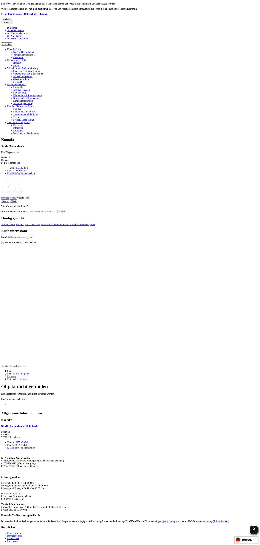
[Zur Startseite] (12, 195)
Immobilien (18, 87)
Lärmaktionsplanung (23, 100)
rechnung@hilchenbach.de (216, 521)
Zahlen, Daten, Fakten (23, 52)
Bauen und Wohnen (16, 84)
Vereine (16, 117)
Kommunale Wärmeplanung (26, 98)
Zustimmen (7, 22)
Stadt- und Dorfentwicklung (26, 71)
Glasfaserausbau (21, 79)
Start (9, 371)
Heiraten (20, 224)
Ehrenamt (17, 125)
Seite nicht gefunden (17, 379)
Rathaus (17, 63)
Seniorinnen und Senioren (25, 114)
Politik (16, 65)
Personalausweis (32, 224)
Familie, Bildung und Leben (20, 106)
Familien (17, 109)
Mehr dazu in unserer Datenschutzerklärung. (24, 14)
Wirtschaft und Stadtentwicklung (22, 68)
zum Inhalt (12, 27)
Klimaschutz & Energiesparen (27, 95)
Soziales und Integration (18, 122)
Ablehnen (6, 19)
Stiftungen (18, 130)
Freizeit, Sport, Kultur (23, 119)
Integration (18, 128)
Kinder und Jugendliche (24, 111)
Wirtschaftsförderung (23, 76)
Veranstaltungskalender (24, 54)
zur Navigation (14, 36)
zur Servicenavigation (17, 38)
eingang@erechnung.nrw (167, 521)
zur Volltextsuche (15, 30)
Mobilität (17, 82)
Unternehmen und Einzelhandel (28, 73)
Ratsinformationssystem (21, 237)
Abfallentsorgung (21, 90)
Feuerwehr (18, 57)
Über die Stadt (14, 49)
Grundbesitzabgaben (85, 224)
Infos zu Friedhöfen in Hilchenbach (58, 224)
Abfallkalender (8, 224)
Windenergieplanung (23, 103)
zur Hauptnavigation (17, 33)
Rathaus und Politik (16, 60)
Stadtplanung (19, 92)
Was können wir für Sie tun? (14, 211)
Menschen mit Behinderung (26, 133)
